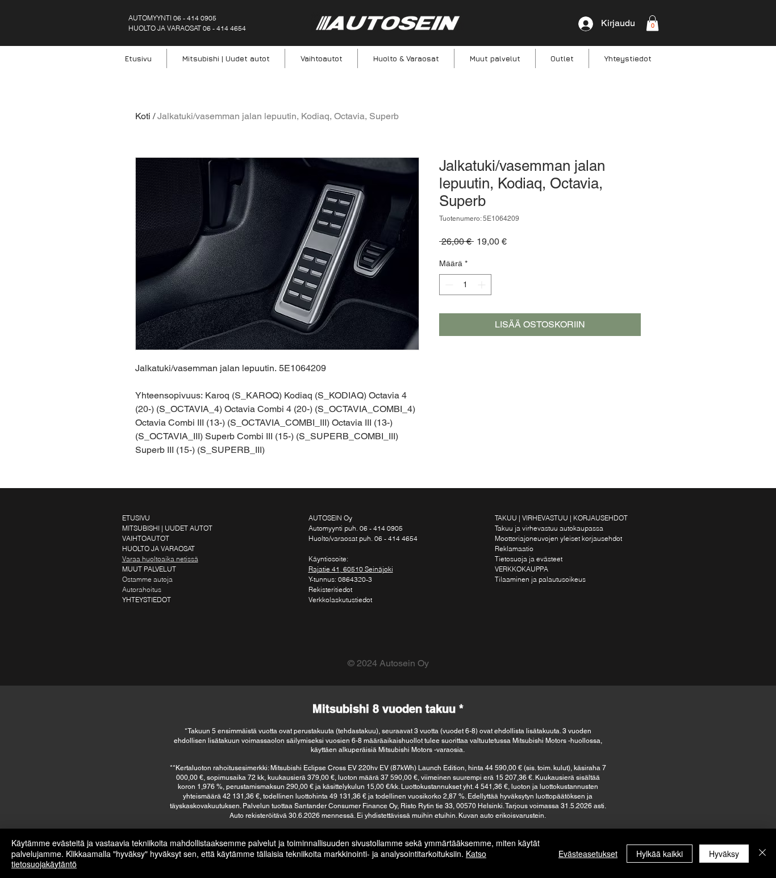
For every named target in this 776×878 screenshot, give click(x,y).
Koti (143, 116)
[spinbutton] (465, 285)
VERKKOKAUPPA (521, 569)
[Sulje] (762, 853)
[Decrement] (448, 285)
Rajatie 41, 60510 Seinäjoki (350, 569)
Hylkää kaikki (659, 853)
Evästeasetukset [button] (588, 853)
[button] (652, 23)
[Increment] (482, 285)
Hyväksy (724, 853)
